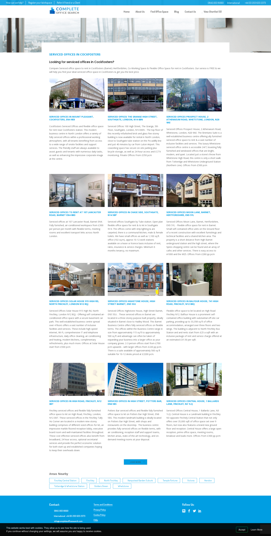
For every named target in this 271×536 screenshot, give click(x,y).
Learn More (256, 529)
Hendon (208, 480)
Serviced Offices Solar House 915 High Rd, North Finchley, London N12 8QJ (74, 302)
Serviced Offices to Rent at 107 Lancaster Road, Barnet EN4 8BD (75, 214)
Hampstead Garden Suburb (140, 480)
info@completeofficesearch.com (68, 521)
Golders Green (101, 486)
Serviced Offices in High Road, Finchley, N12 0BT (75, 402)
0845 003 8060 (216, 2)
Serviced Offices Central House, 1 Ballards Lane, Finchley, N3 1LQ (192, 402)
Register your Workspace (40, 2)
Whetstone (123, 486)
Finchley (90, 480)
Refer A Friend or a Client (68, 2)
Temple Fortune (170, 480)
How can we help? (14, 2)
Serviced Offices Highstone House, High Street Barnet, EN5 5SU (131, 302)
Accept (242, 529)
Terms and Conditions (103, 504)
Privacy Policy (100, 509)
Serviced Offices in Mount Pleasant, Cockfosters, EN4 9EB (71, 118)
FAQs (96, 520)
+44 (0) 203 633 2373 (255, 2)
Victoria (190, 480)
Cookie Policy (99, 515)
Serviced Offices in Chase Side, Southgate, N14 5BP (133, 214)
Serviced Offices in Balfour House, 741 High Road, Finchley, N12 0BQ (192, 302)
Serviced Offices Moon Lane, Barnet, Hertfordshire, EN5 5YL (188, 214)
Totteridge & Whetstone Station (69, 486)
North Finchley (111, 480)
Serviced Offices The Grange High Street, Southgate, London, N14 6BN (132, 118)
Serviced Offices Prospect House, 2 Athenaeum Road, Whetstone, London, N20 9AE (192, 119)
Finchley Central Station (65, 480)
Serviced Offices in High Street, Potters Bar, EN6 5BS (135, 402)
